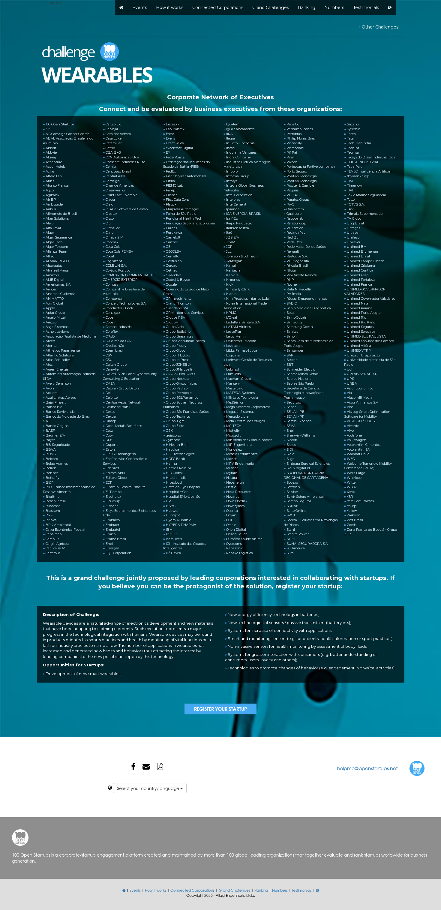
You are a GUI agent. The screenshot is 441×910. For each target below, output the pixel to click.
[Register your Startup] (220, 709)
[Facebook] (133, 766)
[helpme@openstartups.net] (146, 766)
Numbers (334, 7)
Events (139, 7)
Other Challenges (380, 27)
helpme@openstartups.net (367, 768)
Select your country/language (148, 788)
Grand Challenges (270, 7)
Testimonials (366, 7)
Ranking (306, 7)
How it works (169, 7)
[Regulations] (160, 766)
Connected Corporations (217, 7)
